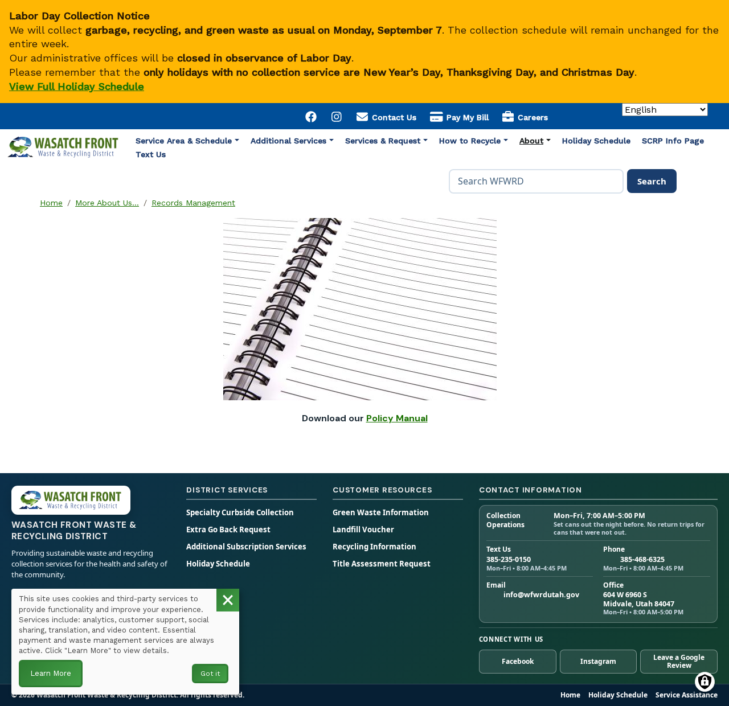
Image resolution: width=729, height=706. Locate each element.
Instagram (598, 661)
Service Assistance (687, 695)
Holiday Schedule (596, 140)
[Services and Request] (425, 141)
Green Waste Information (381, 513)
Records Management (193, 202)
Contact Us (392, 117)
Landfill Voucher (363, 530)
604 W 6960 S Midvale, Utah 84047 (638, 599)
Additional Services (288, 140)
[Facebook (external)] (311, 116)
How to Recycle (470, 140)
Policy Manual (397, 418)
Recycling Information (374, 547)
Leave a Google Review (679, 661)
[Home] (64, 144)
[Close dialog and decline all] (227, 600)
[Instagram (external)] (337, 116)
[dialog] (125, 642)
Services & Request (382, 140)
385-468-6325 (642, 559)
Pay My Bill (466, 117)
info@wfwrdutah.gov (541, 595)
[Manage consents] (705, 682)
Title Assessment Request (382, 564)
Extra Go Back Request (228, 530)
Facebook (518, 661)
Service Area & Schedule (184, 140)
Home (51, 202)
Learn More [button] (50, 673)
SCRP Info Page (673, 140)
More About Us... (107, 202)
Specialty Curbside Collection (240, 513)
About (531, 140)
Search (651, 181)
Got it (210, 674)
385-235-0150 (508, 559)
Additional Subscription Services (246, 547)
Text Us (151, 154)
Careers (531, 117)
